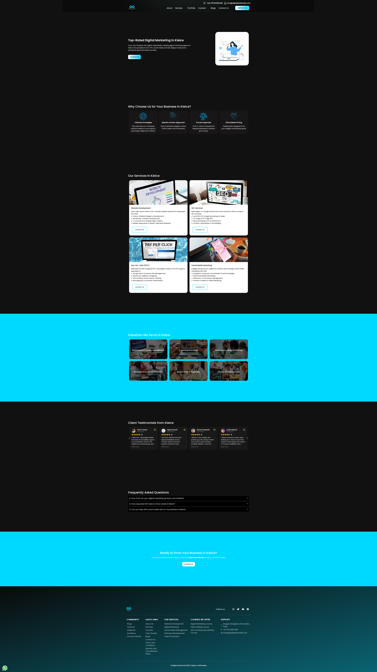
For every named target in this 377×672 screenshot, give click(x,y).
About (169, 8)
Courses (202, 8)
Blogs (213, 8)
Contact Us (224, 8)
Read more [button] (137, 447)
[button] (247, 438)
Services (179, 8)
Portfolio (191, 8)
